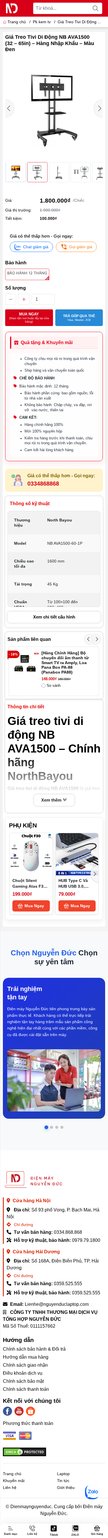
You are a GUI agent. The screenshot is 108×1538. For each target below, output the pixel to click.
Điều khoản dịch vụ (22, 1373)
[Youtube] (19, 1411)
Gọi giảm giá (80, 247)
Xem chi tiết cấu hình (54, 616)
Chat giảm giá (35, 247)
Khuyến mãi (13, 1480)
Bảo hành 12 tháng (27, 273)
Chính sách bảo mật (23, 1381)
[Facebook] (7, 1411)
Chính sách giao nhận (25, 1365)
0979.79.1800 (86, 1240)
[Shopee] (30, 1411)
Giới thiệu (66, 1487)
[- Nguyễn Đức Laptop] (12, 8)
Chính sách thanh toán (26, 1389)
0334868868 (43, 483)
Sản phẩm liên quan (29, 639)
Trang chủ (16, 22)
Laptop (63, 1473)
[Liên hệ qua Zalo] (92, 1492)
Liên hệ (9, 1487)
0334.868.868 (68, 1232)
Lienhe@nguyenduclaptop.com (57, 1304)
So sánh (53, 685)
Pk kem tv (42, 22)
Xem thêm (51, 800)
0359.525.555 (68, 1283)
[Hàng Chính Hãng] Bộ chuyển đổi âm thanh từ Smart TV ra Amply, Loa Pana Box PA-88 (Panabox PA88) (65, 662)
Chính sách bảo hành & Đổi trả (34, 1349)
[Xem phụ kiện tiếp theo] (94, 874)
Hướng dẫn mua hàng (25, 1357)
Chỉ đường (23, 1224)
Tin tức (63, 1480)
